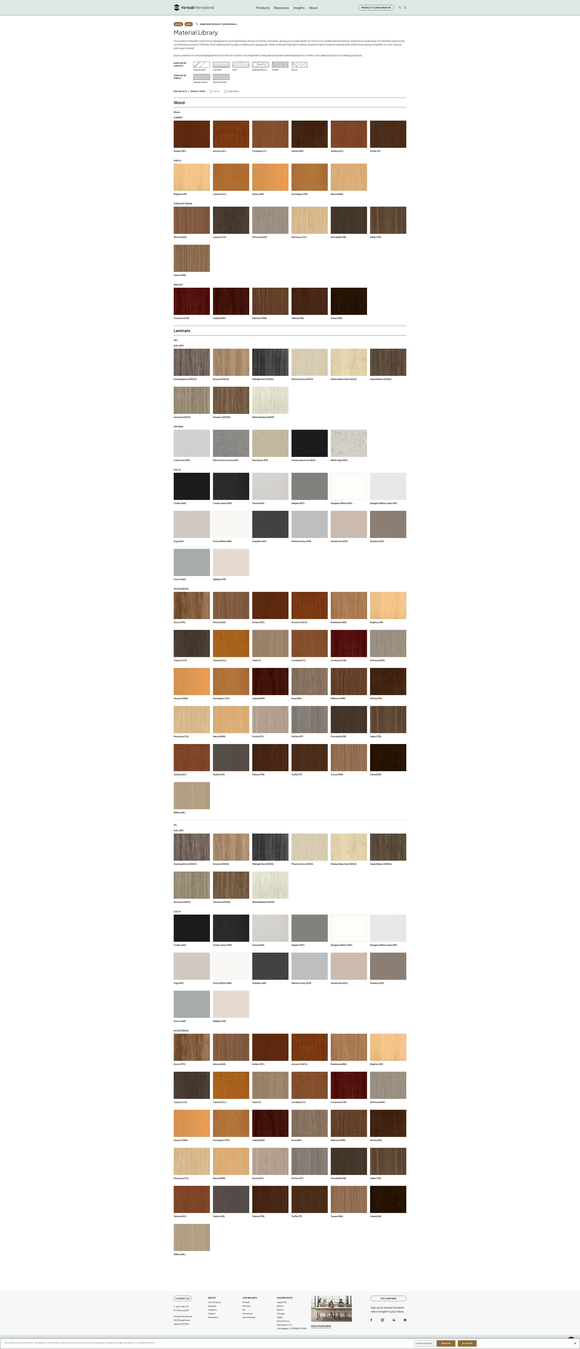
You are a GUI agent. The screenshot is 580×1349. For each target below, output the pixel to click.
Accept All (467, 1343)
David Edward (248, 1317)
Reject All (445, 1343)
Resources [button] (281, 8)
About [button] (313, 8)
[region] (290, 1343)
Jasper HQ (281, 1302)
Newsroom (213, 1317)
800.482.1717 (182, 1306)
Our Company (214, 1302)
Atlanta (280, 1306)
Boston (280, 1310)
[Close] (575, 1343)
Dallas (279, 1317)
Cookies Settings (424, 1343)
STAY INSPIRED (388, 1298)
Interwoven (247, 1313)
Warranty (212, 1306)
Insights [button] (298, 8)
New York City (283, 1321)
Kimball (245, 1302)
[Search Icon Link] (400, 7)
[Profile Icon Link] (405, 7)
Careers (211, 1313)
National (246, 1306)
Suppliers (212, 1310)
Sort (188, 24)
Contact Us (183, 1298)
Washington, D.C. (285, 1325)
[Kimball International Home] (194, 7)
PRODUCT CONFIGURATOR (376, 7)
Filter (178, 24)
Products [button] (262, 8)
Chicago (281, 1313)
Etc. (244, 1310)
